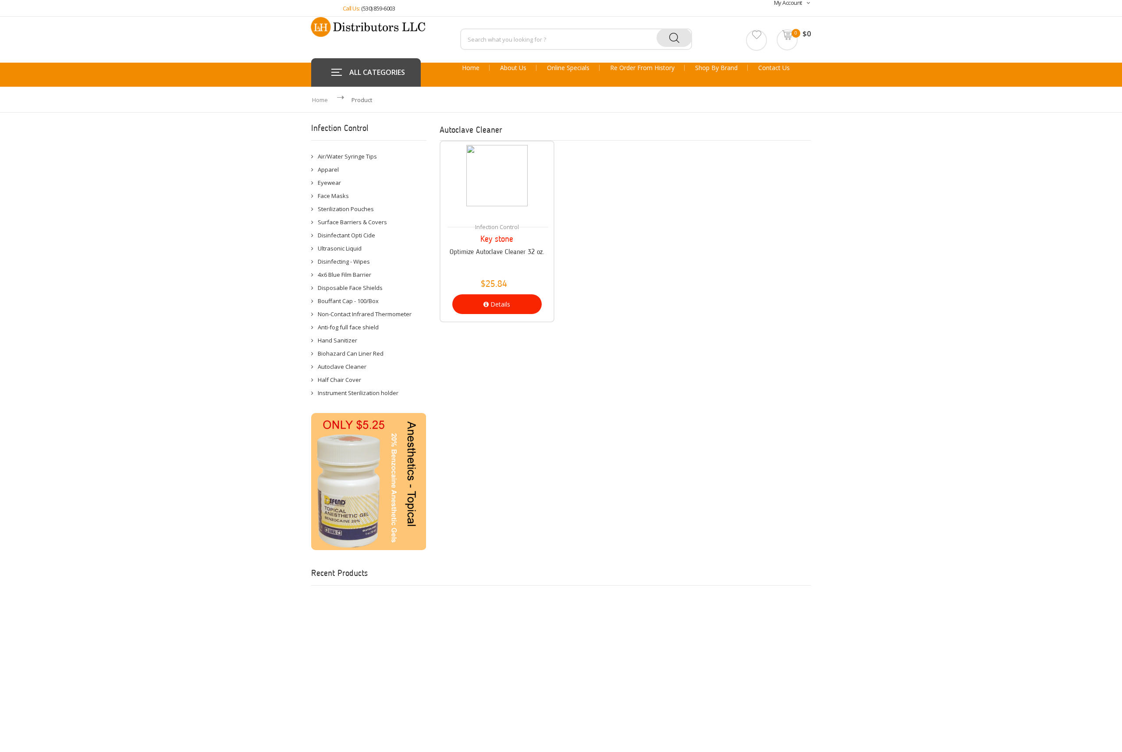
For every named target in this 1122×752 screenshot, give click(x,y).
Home (470, 68)
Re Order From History (642, 68)
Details (499, 304)
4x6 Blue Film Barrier (344, 275)
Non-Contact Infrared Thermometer (365, 314)
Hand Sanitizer (337, 340)
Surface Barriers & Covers (352, 222)
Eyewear (329, 183)
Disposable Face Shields (350, 288)
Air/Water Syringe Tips (347, 156)
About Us (513, 68)
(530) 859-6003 (378, 8)
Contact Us (774, 68)
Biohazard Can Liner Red (350, 353)
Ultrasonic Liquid (340, 248)
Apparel (328, 169)
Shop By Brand (716, 68)
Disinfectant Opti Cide (346, 235)
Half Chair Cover (339, 380)
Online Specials (568, 68)
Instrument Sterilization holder (358, 393)
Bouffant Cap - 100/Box (348, 301)
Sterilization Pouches (346, 209)
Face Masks (333, 196)
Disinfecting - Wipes (344, 261)
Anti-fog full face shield (348, 327)
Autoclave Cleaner (342, 367)
